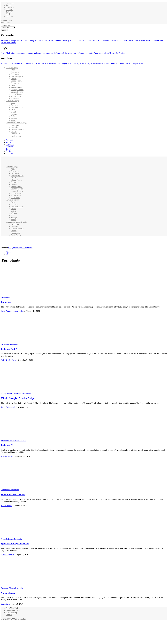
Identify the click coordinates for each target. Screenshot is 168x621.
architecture (27, 53)
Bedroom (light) (9, 349)
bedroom (59, 53)
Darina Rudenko (7, 555)
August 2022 (138, 63)
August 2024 (67, 63)
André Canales (7, 456)
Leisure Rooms (55, 40)
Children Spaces (121, 40)
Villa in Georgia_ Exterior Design (18, 398)
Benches (14, 105)
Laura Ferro (5, 604)
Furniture (73, 40)
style (38, 53)
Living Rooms (15, 40)
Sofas (13, 116)
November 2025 (18, 63)
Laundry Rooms (17, 90)
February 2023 (78, 63)
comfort (91, 53)
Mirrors (14, 114)
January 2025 (30, 63)
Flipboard (9, 16)
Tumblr (9, 12)
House (112, 53)
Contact (9, 615)
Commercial (45, 40)
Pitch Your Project (13, 608)
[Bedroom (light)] (24, 342)
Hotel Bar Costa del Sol (13, 494)
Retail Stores (16, 136)
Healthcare (15, 125)
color (42, 53)
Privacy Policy (11, 612)
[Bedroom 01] (24, 438)
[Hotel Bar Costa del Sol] (24, 487)
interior (53, 53)
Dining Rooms (34, 40)
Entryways (65, 40)
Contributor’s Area (13, 610)
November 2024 (42, 63)
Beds (8, 43)
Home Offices (109, 40)
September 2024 (55, 63)
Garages (14, 85)
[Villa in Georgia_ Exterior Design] (24, 391)
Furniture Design (12, 101)
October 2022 (113, 63)
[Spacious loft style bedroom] (24, 537)
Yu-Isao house (8, 593)
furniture (122, 53)
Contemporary (99, 53)
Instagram (10, 7)
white (74, 53)
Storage (13, 43)
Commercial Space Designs (16, 123)
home (107, 53)
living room (67, 53)
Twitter (8, 5)
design (3, 53)
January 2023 (89, 63)
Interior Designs (12, 68)
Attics (13, 70)
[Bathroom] (24, 295)
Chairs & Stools (140, 40)
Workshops (15, 98)
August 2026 (6, 63)
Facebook (10, 3)
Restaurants (87, 40)
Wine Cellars (16, 96)
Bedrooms (25, 40)
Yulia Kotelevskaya (8, 360)
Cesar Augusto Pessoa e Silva (12, 311)
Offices (80, 40)
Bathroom (6, 302)
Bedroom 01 (7, 445)
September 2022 (126, 63)
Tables (148, 40)
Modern (9, 53)
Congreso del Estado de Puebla (20, 248)
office (117, 53)
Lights (13, 112)
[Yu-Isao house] (24, 586)
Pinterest (9, 10)
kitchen (79, 53)
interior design (17, 53)
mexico (85, 53)
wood (34, 53)
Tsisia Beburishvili (8, 407)
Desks (13, 109)
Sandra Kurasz (6, 506)
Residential (5, 40)
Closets (131, 40)
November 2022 (101, 63)
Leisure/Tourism (98, 40)
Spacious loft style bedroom (15, 543)
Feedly (8, 14)
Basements (15, 72)
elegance (47, 53)
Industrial (154, 40)
